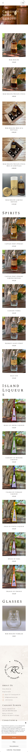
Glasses (12, 601)
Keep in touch (6, 692)
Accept (14, 737)
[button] (25, 723)
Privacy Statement (17, 750)
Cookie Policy (9, 750)
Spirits (11, 213)
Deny (14, 742)
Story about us (6, 689)
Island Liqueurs (13, 390)
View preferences (14, 746)
